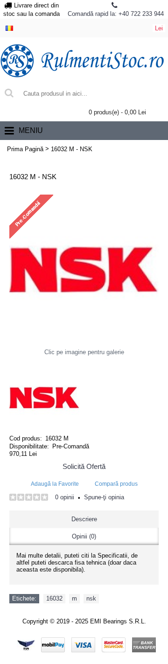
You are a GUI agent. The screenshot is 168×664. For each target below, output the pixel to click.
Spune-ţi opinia (104, 497)
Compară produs (116, 484)
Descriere (84, 519)
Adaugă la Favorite (55, 484)
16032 (54, 598)
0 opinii (64, 497)
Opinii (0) (84, 536)
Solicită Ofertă (84, 466)
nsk (91, 598)
